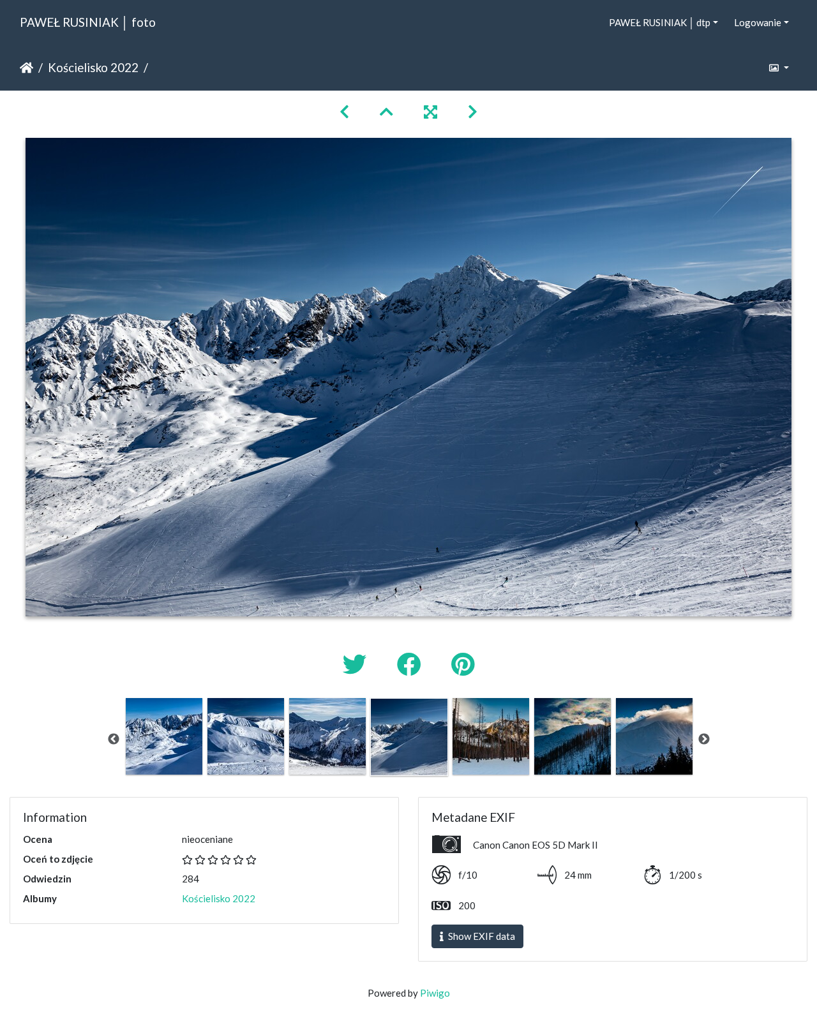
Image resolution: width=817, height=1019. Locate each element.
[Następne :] (473, 111)
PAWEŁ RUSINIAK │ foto (88, 22)
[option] (164, 736)
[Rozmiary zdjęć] (778, 68)
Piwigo (435, 993)
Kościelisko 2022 (93, 67)
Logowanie (757, 22)
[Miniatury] (386, 111)
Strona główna (26, 68)
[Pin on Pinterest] (462, 664)
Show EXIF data (480, 936)
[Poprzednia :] (344, 111)
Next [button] (704, 739)
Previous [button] (113, 739)
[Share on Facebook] (411, 664)
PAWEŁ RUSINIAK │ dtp (659, 22)
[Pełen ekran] (430, 111)
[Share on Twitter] (357, 664)
